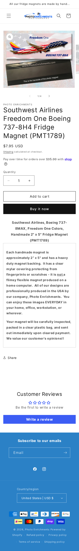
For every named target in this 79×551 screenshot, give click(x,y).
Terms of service (29, 541)
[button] (9, 16)
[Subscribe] (65, 452)
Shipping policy (54, 541)
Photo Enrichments (37, 529)
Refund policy (35, 534)
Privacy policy (57, 534)
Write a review (39, 419)
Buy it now (39, 209)
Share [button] (12, 358)
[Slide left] (30, 96)
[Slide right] (49, 96)
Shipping (8, 151)
